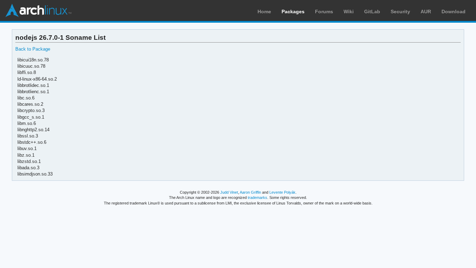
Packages (293, 11)
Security (400, 11)
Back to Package (32, 49)
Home (264, 11)
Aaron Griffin (250, 192)
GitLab (372, 11)
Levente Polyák (282, 192)
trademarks (257, 197)
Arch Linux (38, 10)
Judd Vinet (229, 192)
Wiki (349, 11)
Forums (324, 11)
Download (454, 11)
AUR (426, 11)
